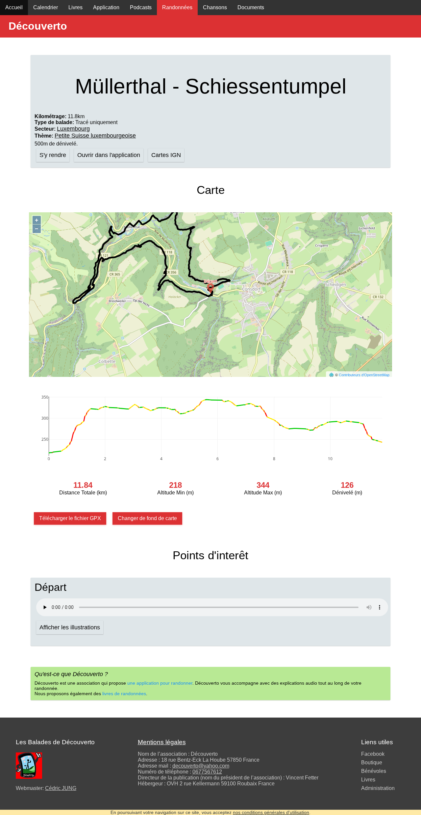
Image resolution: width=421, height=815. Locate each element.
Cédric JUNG (60, 788)
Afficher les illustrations (69, 627)
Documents (250, 7)
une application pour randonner (159, 683)
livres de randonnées (124, 693)
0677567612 (207, 772)
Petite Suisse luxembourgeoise (95, 135)
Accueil (14, 7)
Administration (378, 788)
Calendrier (45, 7)
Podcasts (141, 7)
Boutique (371, 762)
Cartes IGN (166, 155)
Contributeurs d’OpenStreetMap (364, 375)
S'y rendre (52, 155)
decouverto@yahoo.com (200, 766)
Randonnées (177, 7)
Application (106, 7)
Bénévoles (373, 771)
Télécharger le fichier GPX (70, 518)
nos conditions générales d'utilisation (271, 812)
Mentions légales (162, 742)
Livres (75, 7)
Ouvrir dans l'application (108, 155)
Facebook (372, 754)
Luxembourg (73, 128)
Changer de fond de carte (147, 518)
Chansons (215, 7)
